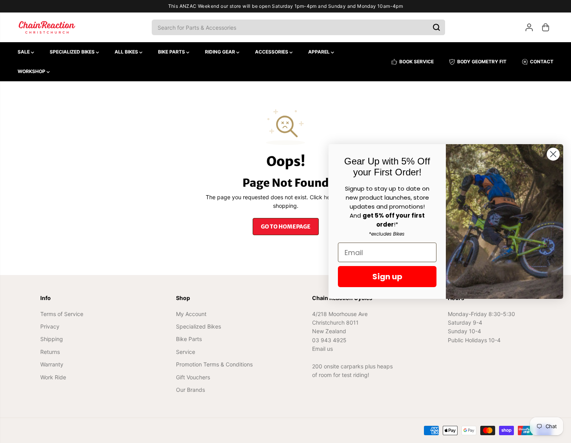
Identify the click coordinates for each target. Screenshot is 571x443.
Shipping (51, 339)
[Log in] (529, 27)
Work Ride (53, 377)
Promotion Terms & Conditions (214, 364)
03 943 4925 (329, 340)
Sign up (387, 276)
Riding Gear (220, 52)
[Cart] (545, 27)
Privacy (49, 326)
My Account (191, 314)
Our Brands (190, 389)
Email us (322, 348)
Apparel (319, 52)
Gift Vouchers (193, 377)
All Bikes (127, 52)
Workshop (32, 71)
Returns (50, 351)
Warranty (51, 364)
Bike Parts (172, 52)
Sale (24, 52)
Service (185, 351)
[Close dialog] (553, 154)
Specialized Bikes (73, 52)
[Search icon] (436, 27)
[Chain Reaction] (47, 27)
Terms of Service (61, 314)
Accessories (272, 52)
